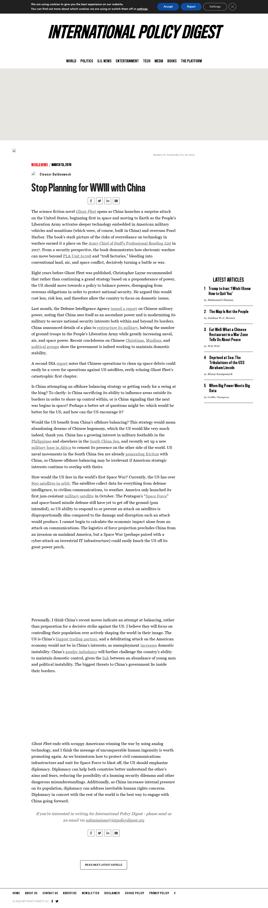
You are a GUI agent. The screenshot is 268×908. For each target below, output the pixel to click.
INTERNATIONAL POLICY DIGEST (134, 33)
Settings (215, 7)
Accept (168, 7)
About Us (31, 893)
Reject (191, 7)
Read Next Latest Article (103, 864)
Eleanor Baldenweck (55, 174)
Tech (146, 61)
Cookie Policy (134, 893)
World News (39, 165)
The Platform (191, 61)
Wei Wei (213, 346)
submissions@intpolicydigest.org (115, 820)
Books (172, 61)
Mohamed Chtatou (220, 300)
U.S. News (104, 61)
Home (16, 893)
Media (159, 61)
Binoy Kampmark (219, 374)
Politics (86, 61)
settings (142, 9)
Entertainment (127, 61)
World (71, 61)
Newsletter (90, 893)
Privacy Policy (159, 893)
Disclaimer (112, 893)
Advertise (70, 893)
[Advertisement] (134, 104)
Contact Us (50, 893)
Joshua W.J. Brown (221, 318)
